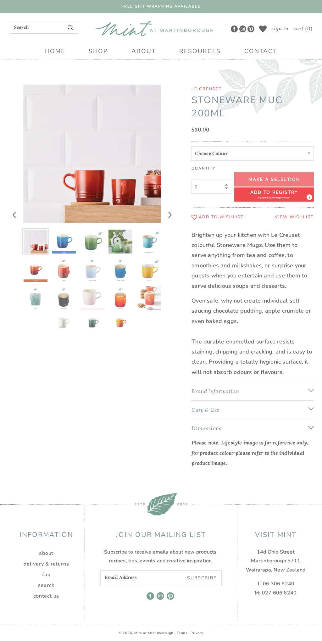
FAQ (46, 574)
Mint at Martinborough (153, 633)
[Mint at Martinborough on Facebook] (234, 28)
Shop (98, 51)
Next (170, 210)
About (143, 51)
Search (46, 585)
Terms (182, 633)
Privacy (197, 633)
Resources (200, 51)
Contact (260, 51)
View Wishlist (294, 217)
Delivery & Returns (46, 563)
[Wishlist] (263, 28)
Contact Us (46, 596)
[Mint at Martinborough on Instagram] (242, 28)
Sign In (280, 28)
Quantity (203, 168)
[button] (274, 194)
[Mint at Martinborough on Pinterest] (250, 28)
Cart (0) (302, 28)
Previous (14, 210)
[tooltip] (309, 197)
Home (55, 51)
